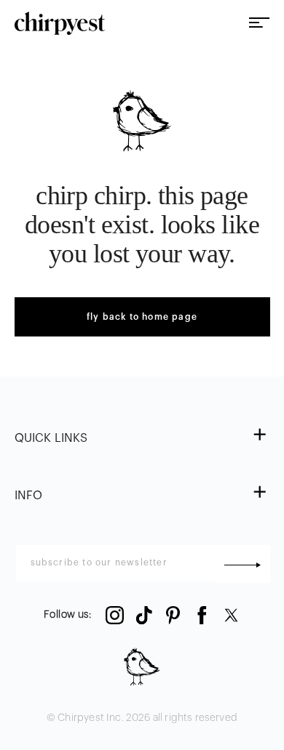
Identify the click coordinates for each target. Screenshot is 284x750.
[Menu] (259, 23)
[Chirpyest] (60, 23)
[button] (142, 438)
